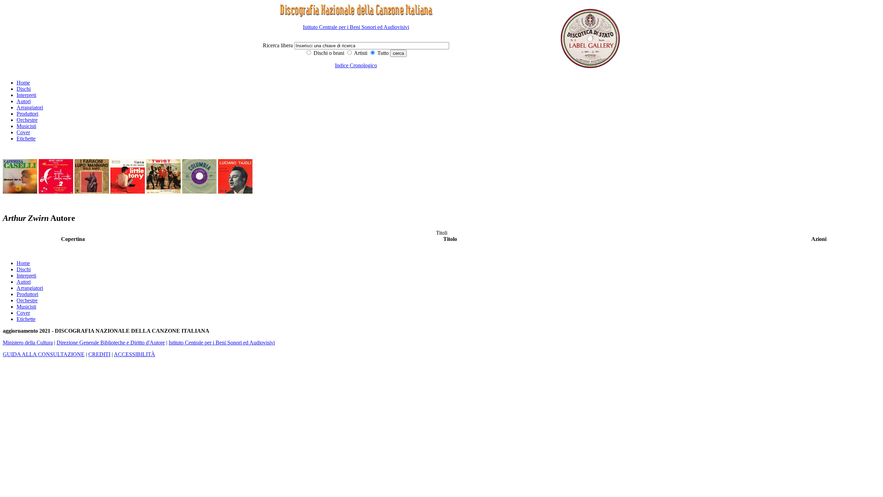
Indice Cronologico (356, 65)
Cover (23, 132)
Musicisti (26, 126)
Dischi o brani (328, 53)
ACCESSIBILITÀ (134, 354)
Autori (24, 101)
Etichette (26, 139)
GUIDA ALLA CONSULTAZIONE (44, 354)
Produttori (27, 114)
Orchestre (27, 120)
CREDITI (99, 354)
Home (23, 83)
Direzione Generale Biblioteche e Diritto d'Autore (111, 342)
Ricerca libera (278, 45)
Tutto (382, 53)
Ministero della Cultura (28, 342)
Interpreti (26, 95)
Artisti (360, 53)
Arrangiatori (30, 107)
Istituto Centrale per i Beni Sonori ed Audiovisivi (356, 27)
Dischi (24, 89)
